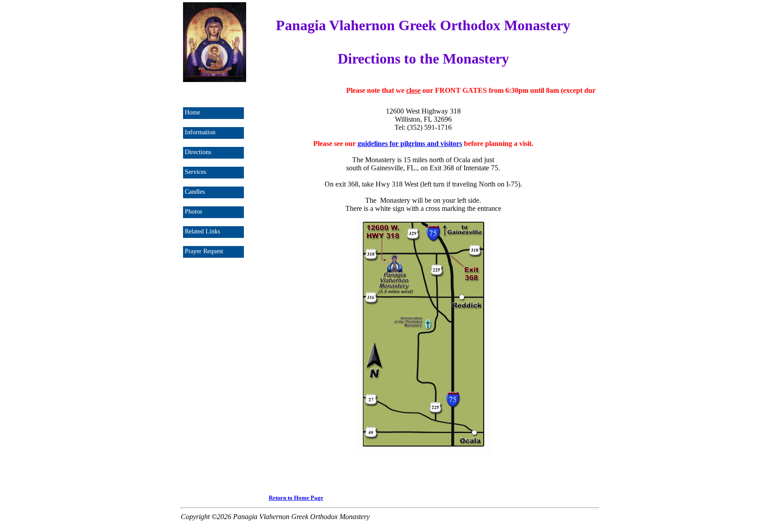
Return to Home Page (296, 498)
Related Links (202, 231)
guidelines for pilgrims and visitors (409, 143)
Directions (198, 152)
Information (200, 132)
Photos (193, 211)
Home (192, 112)
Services (195, 172)
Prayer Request (204, 251)
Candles (195, 191)
